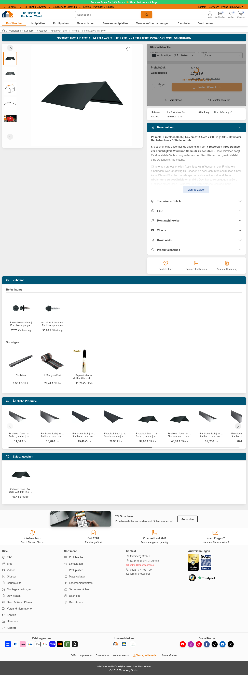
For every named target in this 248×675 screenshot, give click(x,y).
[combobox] (108, 14)
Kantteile (29, 30)
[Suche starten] (146, 14)
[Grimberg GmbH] (133, 644)
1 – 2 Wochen (174, 112)
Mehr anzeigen (196, 189)
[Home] (3, 30)
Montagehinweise (168, 220)
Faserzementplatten (80, 583)
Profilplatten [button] (61, 23)
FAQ (159, 211)
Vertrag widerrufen (146, 655)
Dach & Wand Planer (19, 602)
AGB (73, 655)
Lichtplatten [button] (37, 23)
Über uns (12, 621)
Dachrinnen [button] (205, 23)
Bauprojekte (13, 583)
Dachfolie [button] (183, 23)
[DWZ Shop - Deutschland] (115, 644)
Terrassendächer (78, 589)
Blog (9, 564)
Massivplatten (77, 576)
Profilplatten (75, 570)
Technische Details (169, 201)
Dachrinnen (75, 602)
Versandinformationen (19, 608)
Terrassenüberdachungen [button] (152, 23)
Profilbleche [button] (14, 23)
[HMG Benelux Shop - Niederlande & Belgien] (124, 644)
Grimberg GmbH (140, 556)
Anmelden (187, 519)
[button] (241, 14)
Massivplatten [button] (85, 23)
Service (213, 6)
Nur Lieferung (221, 112)
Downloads (164, 240)
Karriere (11, 628)
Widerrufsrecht (121, 655)
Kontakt (202, 6)
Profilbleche (14, 30)
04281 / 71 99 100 (141, 569)
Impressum (86, 655)
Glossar (11, 576)
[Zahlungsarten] (41, 644)
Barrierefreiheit (169, 655)
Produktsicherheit (168, 250)
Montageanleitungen (19, 589)
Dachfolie (74, 596)
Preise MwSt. (231, 6)
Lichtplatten (75, 564)
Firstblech (42, 30)
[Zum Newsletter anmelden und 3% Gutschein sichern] (80, 519)
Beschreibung (166, 127)
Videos (161, 230)
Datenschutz (102, 655)
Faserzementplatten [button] (115, 23)
